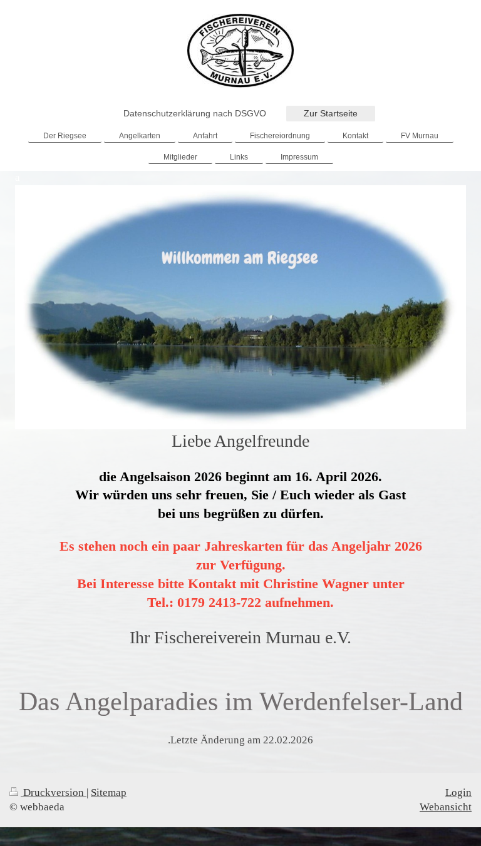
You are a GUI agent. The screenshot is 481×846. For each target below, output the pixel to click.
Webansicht (446, 807)
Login (458, 792)
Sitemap (109, 792)
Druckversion (53, 792)
